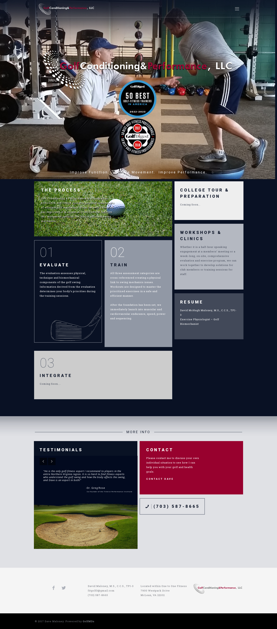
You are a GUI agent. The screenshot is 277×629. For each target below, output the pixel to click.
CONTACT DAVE (160, 478)
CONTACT (159, 449)
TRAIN (119, 265)
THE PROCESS (61, 190)
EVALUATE (54, 265)
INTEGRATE (56, 375)
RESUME (191, 302)
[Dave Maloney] (66, 8)
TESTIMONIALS (61, 449)
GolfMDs (88, 621)
